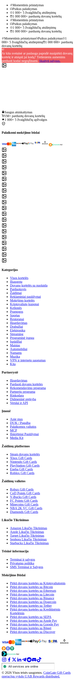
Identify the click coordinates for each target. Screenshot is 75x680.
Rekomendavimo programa (28, 388)
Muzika (15, 356)
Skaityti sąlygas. (49, 61)
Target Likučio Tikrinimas (27, 535)
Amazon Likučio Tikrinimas (28, 528)
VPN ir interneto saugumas (28, 360)
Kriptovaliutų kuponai (24, 304)
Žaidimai (16, 293)
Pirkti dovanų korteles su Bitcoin (31, 587)
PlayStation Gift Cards (25, 465)
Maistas (15, 345)
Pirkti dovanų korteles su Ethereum (33, 590)
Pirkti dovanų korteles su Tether (31, 605)
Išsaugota (16, 281)
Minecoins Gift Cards (24, 504)
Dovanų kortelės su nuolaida (29, 285)
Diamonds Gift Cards (24, 512)
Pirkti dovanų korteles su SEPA (30, 617)
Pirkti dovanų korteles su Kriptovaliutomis (37, 583)
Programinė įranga (22, 338)
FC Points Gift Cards (24, 500)
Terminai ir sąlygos (22, 559)
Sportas (15, 315)
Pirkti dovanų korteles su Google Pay (34, 624)
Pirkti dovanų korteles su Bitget (30, 628)
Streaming (16, 334)
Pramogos (16, 311)
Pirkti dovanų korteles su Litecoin (32, 594)
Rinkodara (17, 395)
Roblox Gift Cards (22, 473)
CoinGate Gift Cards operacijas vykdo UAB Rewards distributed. (36, 674)
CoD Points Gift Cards (25, 493)
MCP (13, 430)
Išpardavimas (18, 323)
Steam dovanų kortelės (25, 454)
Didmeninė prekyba (23, 399)
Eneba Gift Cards (21, 469)
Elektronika (17, 330)
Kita (13, 364)
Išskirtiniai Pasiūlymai (24, 434)
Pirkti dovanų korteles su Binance (32, 598)
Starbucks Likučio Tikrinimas (29, 543)
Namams (16, 353)
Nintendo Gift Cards (23, 462)
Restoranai (17, 319)
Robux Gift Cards (22, 489)
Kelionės (16, 308)
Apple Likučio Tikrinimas (27, 532)
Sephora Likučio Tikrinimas (28, 539)
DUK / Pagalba (20, 423)
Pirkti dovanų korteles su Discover (32, 632)
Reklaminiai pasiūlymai (25, 296)
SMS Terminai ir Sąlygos (26, 567)
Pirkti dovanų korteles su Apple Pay (33, 620)
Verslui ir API (19, 403)
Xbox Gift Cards (21, 458)
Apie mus (16, 419)
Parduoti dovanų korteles (26, 384)
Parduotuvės (18, 289)
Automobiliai (18, 349)
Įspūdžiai (16, 341)
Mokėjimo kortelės (22, 300)
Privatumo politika (22, 563)
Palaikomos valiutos (23, 426)
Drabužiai (16, 326)
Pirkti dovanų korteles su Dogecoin (33, 602)
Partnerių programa (22, 391)
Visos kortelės (19, 278)
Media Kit (16, 438)
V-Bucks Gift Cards (23, 497)
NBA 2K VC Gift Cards (26, 508)
